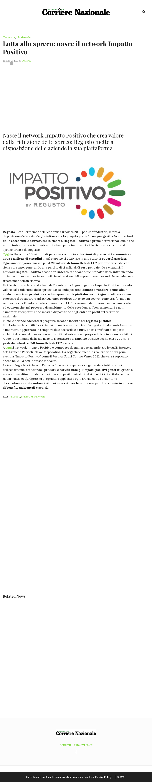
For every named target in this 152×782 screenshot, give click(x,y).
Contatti (65, 745)
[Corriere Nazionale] (76, 12)
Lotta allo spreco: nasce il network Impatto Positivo (68, 47)
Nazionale (23, 37)
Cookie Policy (103, 777)
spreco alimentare (33, 396)
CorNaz (26, 60)
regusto (15, 396)
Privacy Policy (83, 745)
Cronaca (9, 37)
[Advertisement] (68, 102)
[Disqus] (76, 450)
